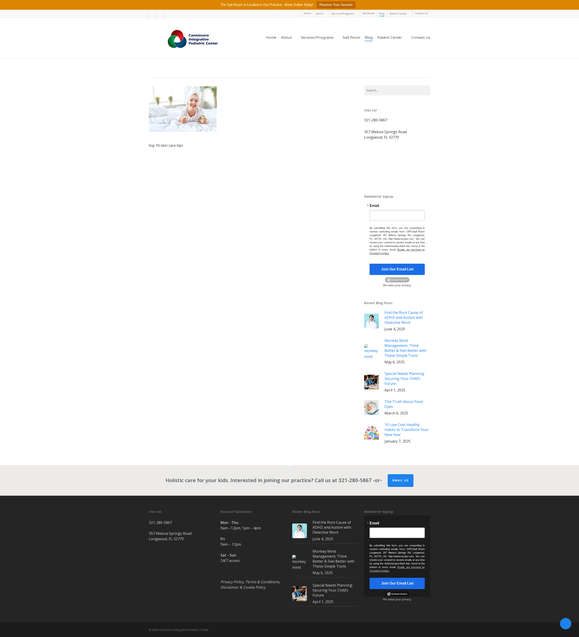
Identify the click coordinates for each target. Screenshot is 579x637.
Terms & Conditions (262, 581)
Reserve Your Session (336, 5)
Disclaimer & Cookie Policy (243, 587)
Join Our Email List (397, 269)
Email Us (400, 480)
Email (374, 205)
